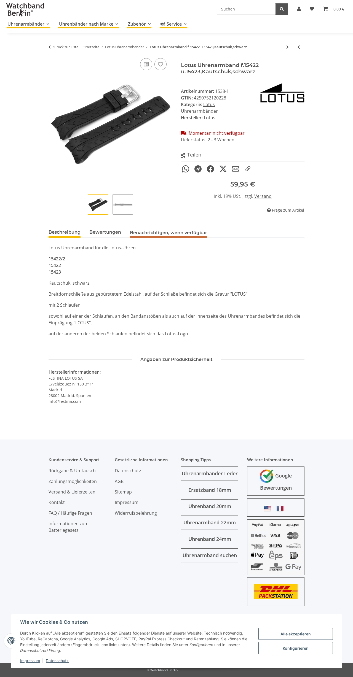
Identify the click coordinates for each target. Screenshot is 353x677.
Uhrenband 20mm (209, 506)
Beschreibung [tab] (65, 232)
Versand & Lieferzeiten (72, 492)
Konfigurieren (296, 648)
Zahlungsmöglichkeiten (73, 481)
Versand (263, 196)
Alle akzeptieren (295, 634)
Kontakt (57, 502)
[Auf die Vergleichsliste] (146, 64)
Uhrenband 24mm (209, 539)
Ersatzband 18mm (209, 490)
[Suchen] (282, 9)
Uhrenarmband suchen (210, 555)
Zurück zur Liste (65, 46)
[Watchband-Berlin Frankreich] (282, 508)
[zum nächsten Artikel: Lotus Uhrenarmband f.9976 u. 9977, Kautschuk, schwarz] (287, 47)
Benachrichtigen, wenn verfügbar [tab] (168, 232)
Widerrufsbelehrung (136, 513)
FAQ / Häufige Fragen (70, 513)
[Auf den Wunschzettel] (160, 64)
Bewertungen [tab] (105, 232)
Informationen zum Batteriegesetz (69, 526)
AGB (119, 481)
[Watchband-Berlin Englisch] (269, 508)
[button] (191, 155)
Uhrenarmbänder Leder (210, 473)
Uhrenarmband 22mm (209, 522)
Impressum (30, 660)
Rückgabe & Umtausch (72, 471)
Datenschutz (57, 660)
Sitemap (123, 492)
